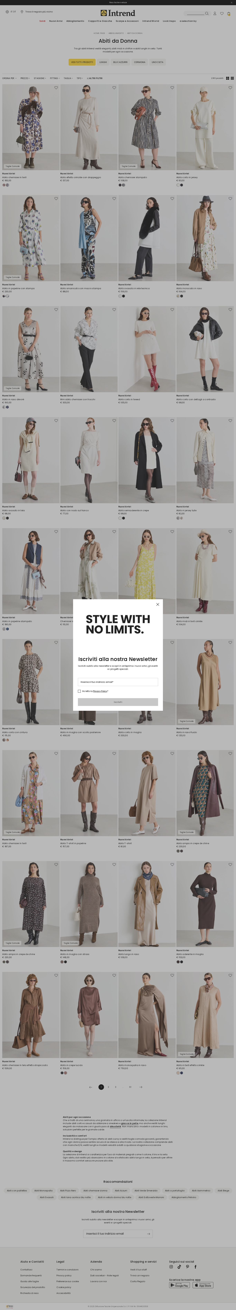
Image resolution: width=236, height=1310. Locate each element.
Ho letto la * (95, 691)
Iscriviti (118, 702)
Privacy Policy (100, 691)
